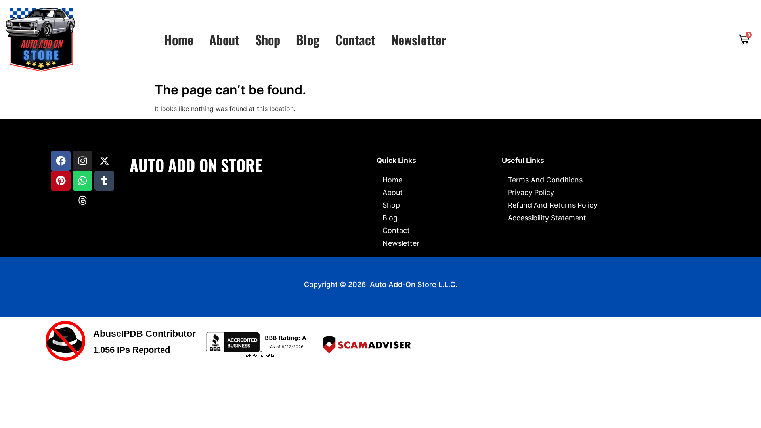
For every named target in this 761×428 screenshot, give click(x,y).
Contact (355, 40)
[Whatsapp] (82, 181)
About (224, 40)
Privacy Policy (531, 192)
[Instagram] (82, 161)
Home (178, 40)
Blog (307, 40)
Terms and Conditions (545, 180)
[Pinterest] (61, 181)
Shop (267, 40)
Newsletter (418, 40)
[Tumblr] (104, 181)
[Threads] (82, 200)
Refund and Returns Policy (552, 205)
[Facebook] (61, 161)
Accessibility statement (547, 218)
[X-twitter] (104, 161)
